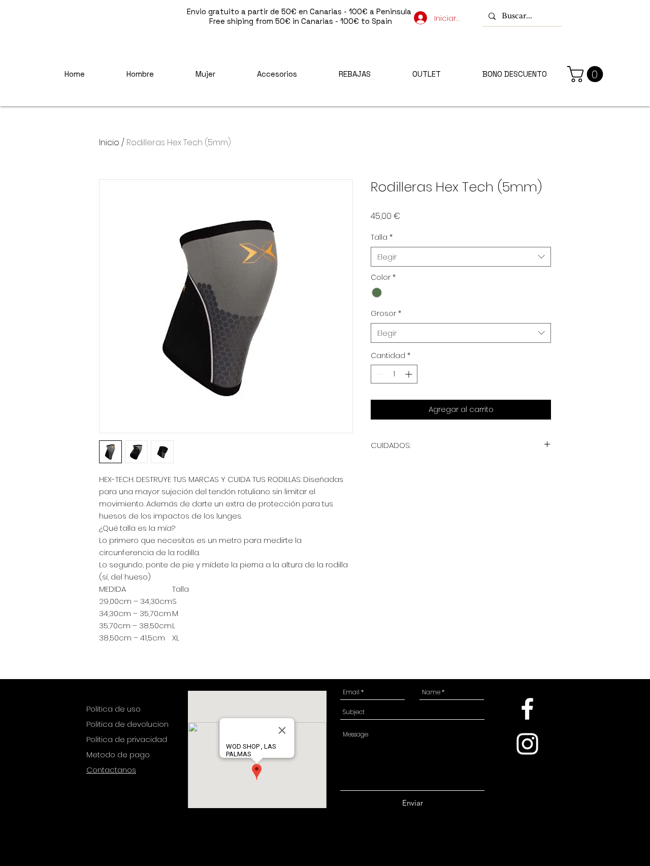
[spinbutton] (394, 374)
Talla (382, 237)
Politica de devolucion (127, 724)
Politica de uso (114, 708)
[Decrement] (378, 374)
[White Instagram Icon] (527, 743)
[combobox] (461, 257)
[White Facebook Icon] (527, 708)
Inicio (109, 142)
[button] (587, 74)
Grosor (386, 313)
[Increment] (409, 374)
